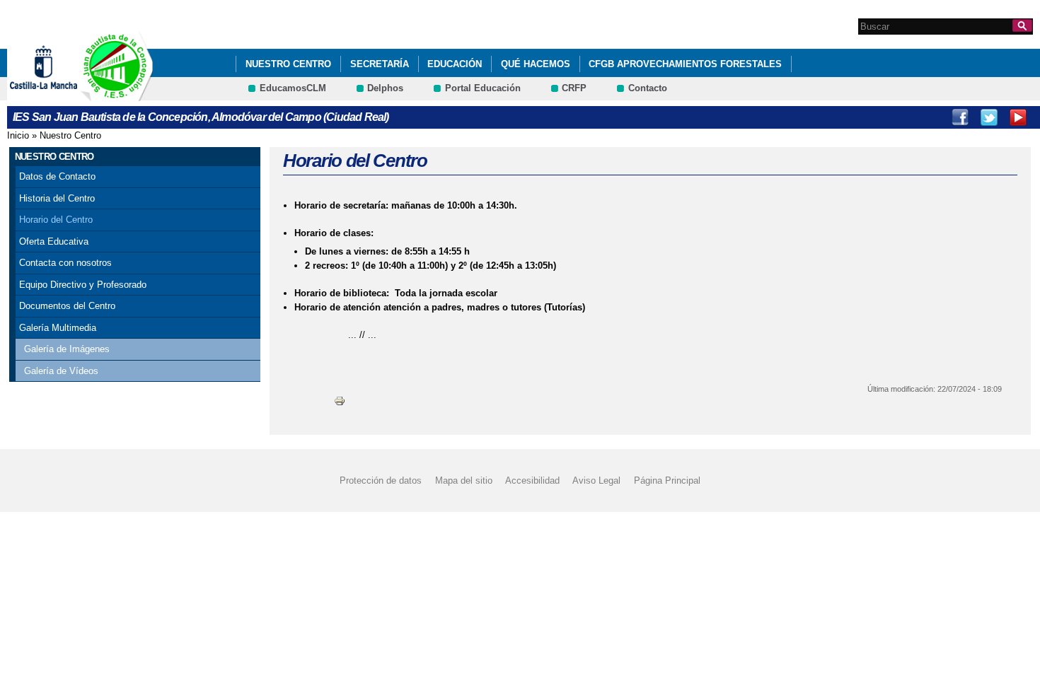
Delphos (385, 88)
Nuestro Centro (288, 64)
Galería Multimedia (57, 327)
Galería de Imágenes (67, 349)
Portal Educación (483, 88)
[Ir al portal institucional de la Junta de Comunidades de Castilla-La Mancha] (61, 94)
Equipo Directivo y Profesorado (82, 284)
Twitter (989, 117)
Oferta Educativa (53, 241)
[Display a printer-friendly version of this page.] (339, 400)
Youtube (1018, 117)
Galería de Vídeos (61, 371)
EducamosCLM (293, 88)
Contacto (647, 88)
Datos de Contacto (57, 176)
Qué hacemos (535, 64)
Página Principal (667, 480)
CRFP (574, 88)
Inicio (18, 135)
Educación (454, 64)
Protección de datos (381, 480)
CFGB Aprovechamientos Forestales (685, 64)
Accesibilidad (532, 480)
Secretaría (379, 64)
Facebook (960, 117)
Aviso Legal (596, 480)
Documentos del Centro (67, 306)
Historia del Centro (57, 198)
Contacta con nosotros (65, 262)
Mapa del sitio (463, 480)
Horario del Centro (56, 219)
